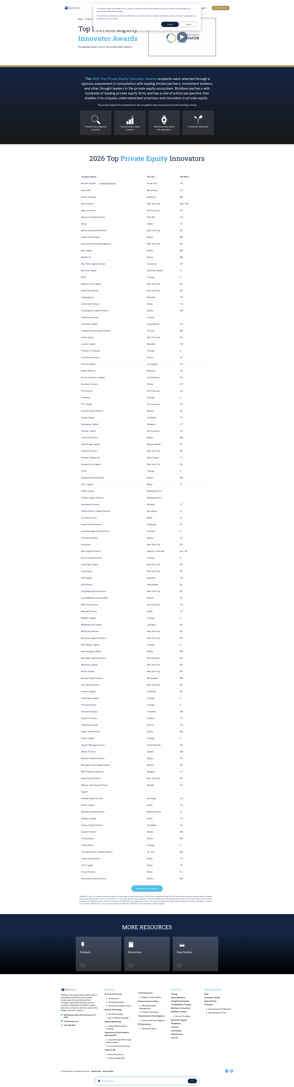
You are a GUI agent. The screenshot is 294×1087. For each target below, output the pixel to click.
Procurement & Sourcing (119, 1046)
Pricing (174, 994)
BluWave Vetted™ (179, 1011)
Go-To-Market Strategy (119, 1017)
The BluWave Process (181, 1004)
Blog (206, 994)
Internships (176, 1030)
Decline (188, 24)
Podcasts (208, 1004)
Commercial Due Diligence (153, 1020)
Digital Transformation (151, 997)
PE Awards (176, 1023)
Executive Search (116, 1054)
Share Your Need (221, 8)
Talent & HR (110, 1050)
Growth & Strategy (113, 1009)
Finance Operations (150, 1012)
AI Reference (177, 1034)
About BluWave (178, 997)
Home (80, 19)
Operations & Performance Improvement (117, 1033)
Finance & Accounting (148, 1001)
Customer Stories (212, 997)
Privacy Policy (117, 11)
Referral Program (179, 1020)
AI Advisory (114, 998)
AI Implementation (116, 1002)
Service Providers (183, 1016)
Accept (170, 24)
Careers (174, 1027)
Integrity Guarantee (180, 1001)
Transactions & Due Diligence (151, 1016)
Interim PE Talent (149, 1028)
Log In (203, 8)
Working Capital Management (148, 1007)
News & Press (210, 1001)
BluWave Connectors (180, 1008)
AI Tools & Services (113, 994)
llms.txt (174, 1037)
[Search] (192, 1081)
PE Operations (144, 1024)
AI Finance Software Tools (120, 1005)
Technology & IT (145, 993)
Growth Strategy (116, 1014)
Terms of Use (96, 1071)
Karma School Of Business (219, 1009)
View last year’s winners (147, 888)
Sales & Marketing (113, 1021)
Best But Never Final (217, 1012)
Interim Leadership (117, 1058)
